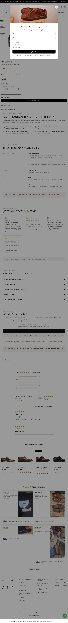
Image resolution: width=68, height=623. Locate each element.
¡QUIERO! (34, 52)
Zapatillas (17, 47)
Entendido (55, 621)
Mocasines (18, 44)
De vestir (17, 42)
